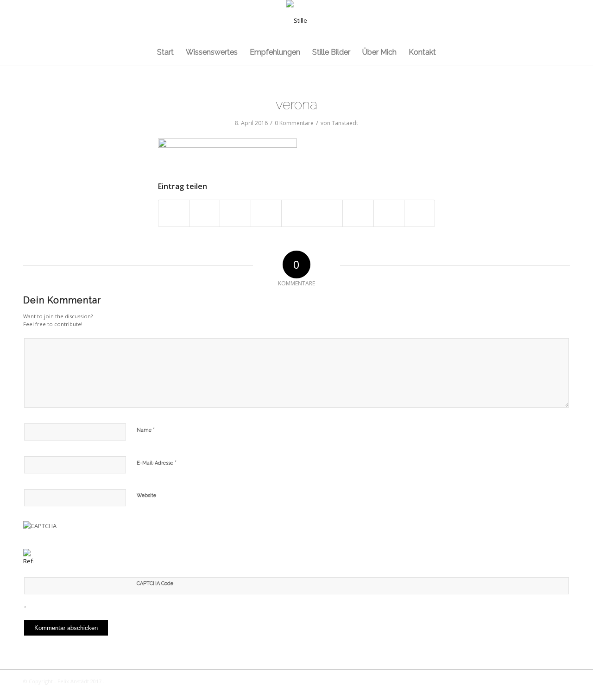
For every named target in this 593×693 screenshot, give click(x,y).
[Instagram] (549, 20)
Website (146, 495)
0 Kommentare (294, 123)
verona (296, 104)
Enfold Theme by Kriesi (135, 681)
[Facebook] (563, 20)
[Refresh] (28, 561)
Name (146, 429)
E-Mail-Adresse (157, 462)
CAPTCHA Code (155, 583)
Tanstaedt (345, 123)
